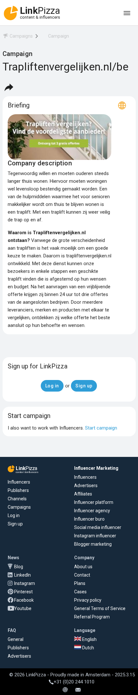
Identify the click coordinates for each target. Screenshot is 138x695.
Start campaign (101, 428)
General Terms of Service (99, 608)
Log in (14, 515)
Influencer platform (93, 502)
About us (83, 566)
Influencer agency (92, 510)
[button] (8, 87)
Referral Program (92, 616)
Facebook (24, 600)
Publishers (18, 490)
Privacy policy (87, 600)
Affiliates (83, 493)
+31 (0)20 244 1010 (74, 682)
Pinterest (23, 591)
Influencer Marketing (96, 468)
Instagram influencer (95, 535)
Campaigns (19, 507)
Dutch (87, 647)
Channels (17, 498)
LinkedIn (22, 575)
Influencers (19, 482)
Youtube (22, 608)
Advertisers (86, 485)
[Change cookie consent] (65, 690)
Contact (82, 575)
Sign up (15, 523)
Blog (18, 566)
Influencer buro (89, 519)
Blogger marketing (93, 544)
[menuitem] (18, 37)
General (15, 639)
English (89, 639)
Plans (79, 583)
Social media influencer (97, 527)
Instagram (24, 583)
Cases (80, 591)
